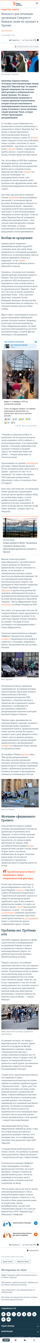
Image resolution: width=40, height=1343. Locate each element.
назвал (31, 846)
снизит (19, 907)
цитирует (5, 746)
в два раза (11, 149)
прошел (25, 755)
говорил (19, 890)
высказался (6, 605)
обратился (5, 591)
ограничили (13, 198)
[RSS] (34, 1314)
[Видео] (25, 1340)
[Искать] (34, 1340)
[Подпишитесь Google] (3, 1314)
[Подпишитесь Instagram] (29, 1314)
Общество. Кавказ (10, 10)
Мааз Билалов (6, 31)
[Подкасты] (3, 1319)
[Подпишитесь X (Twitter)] (14, 1314)
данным (34, 138)
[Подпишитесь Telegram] (24, 1314)
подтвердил (31, 463)
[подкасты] (15, 1340)
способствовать (8, 913)
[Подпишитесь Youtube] (19, 1314)
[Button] (14, 40)
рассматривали (31, 919)
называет (5, 639)
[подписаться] (8, 1319)
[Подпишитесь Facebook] (8, 1314)
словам (21, 261)
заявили (27, 172)
